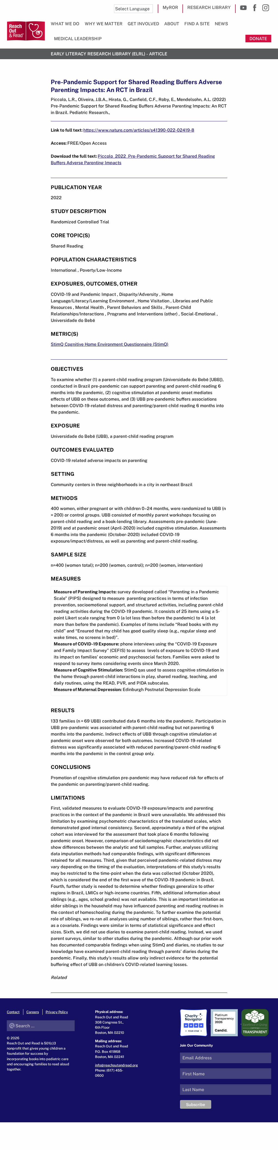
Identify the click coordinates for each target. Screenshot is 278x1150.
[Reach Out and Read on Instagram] (265, 7)
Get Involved (143, 23)
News (221, 23)
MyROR (170, 7)
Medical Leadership (78, 38)
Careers (32, 1012)
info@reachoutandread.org (116, 1065)
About (171, 23)
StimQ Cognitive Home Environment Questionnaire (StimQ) (109, 344)
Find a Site (197, 23)
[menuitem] (66, 25)
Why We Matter (103, 23)
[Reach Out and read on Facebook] (254, 7)
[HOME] (26, 31)
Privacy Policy (57, 1012)
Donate (258, 38)
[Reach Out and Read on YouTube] (243, 7)
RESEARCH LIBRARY (209, 7)
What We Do (65, 23)
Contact (13, 1012)
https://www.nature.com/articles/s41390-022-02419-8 (138, 130)
